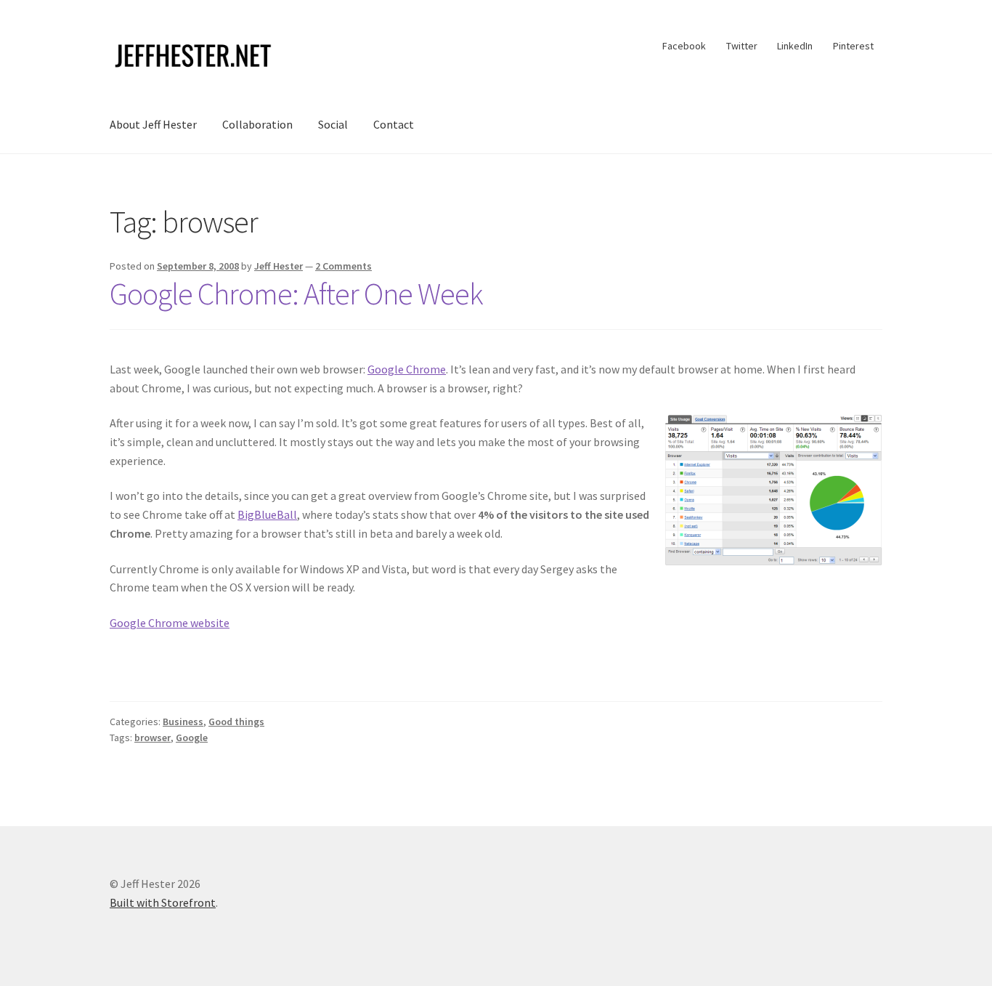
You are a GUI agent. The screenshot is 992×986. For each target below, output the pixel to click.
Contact (393, 124)
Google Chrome (406, 369)
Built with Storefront (163, 902)
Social (333, 124)
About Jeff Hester (153, 124)
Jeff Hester (278, 265)
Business (183, 721)
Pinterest (853, 45)
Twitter (741, 45)
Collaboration (257, 124)
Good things (236, 721)
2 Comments (343, 265)
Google (192, 737)
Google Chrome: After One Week (296, 293)
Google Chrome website (169, 622)
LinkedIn (795, 45)
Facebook (684, 45)
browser (152, 737)
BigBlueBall (267, 514)
